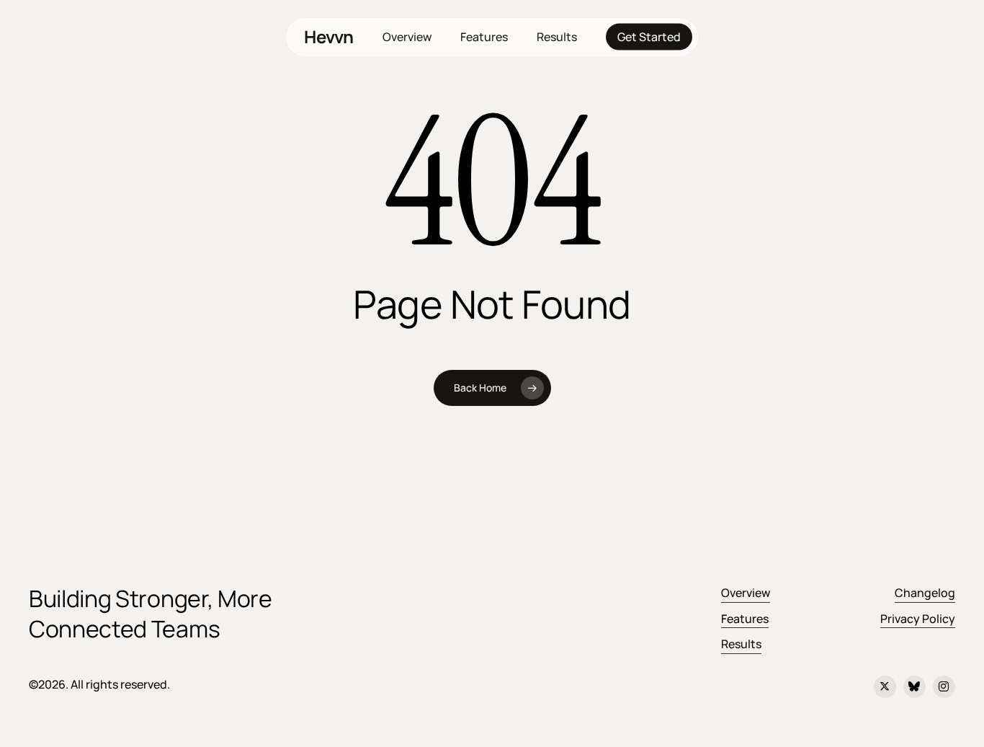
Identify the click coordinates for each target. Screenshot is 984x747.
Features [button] (745, 619)
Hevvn (328, 36)
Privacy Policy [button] (917, 619)
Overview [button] (745, 593)
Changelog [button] (925, 593)
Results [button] (741, 644)
